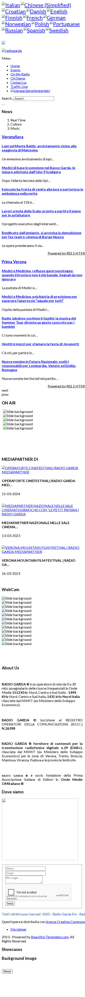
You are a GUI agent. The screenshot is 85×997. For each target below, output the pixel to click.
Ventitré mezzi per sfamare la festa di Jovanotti (40, 344)
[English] (57, 11)
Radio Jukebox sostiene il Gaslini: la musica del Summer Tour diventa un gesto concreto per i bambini (39, 322)
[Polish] (40, 23)
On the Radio (20, 74)
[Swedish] (57, 30)
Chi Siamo (17, 78)
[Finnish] (12, 17)
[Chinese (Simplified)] (46, 5)
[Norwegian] (16, 23)
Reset (7, 971)
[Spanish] (34, 30)
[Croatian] (14, 11)
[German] (54, 17)
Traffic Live (19, 86)
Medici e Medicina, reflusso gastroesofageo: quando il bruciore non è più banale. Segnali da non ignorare (42, 275)
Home (15, 66)
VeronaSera (12, 136)
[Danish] (36, 11)
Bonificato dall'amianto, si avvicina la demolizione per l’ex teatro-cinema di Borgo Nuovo (41, 235)
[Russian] (12, 30)
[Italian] (11, 5)
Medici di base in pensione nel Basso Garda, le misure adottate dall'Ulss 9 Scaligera (38, 170)
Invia (10, 903)
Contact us (18, 82)
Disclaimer (18, 929)
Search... (8, 98)
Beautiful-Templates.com (50, 937)
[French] (33, 17)
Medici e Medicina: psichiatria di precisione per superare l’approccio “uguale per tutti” (39, 298)
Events (15, 70)
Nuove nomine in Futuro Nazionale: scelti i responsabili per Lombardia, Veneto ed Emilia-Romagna (39, 365)
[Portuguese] (65, 23)
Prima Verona (14, 261)
